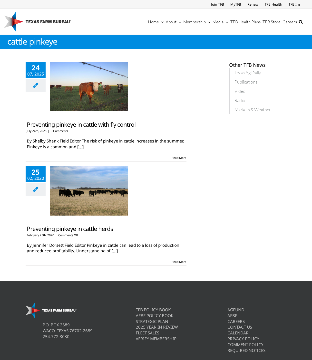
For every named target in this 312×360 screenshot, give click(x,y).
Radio (239, 100)
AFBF (232, 315)
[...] (80, 147)
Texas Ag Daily (247, 72)
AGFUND (235, 310)
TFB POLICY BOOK (153, 310)
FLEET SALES (147, 333)
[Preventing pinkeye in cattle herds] (89, 191)
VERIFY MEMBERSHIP (156, 338)
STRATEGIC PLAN (152, 321)
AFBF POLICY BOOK (155, 315)
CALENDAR (238, 333)
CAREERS (236, 321)
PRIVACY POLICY (243, 338)
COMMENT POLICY (245, 344)
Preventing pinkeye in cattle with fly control (81, 124)
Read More (179, 158)
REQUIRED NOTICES (246, 350)
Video (239, 91)
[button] (301, 22)
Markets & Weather (252, 109)
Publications (245, 82)
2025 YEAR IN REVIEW (157, 327)
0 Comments (59, 131)
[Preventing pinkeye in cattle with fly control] (89, 86)
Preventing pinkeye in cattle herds (70, 229)
